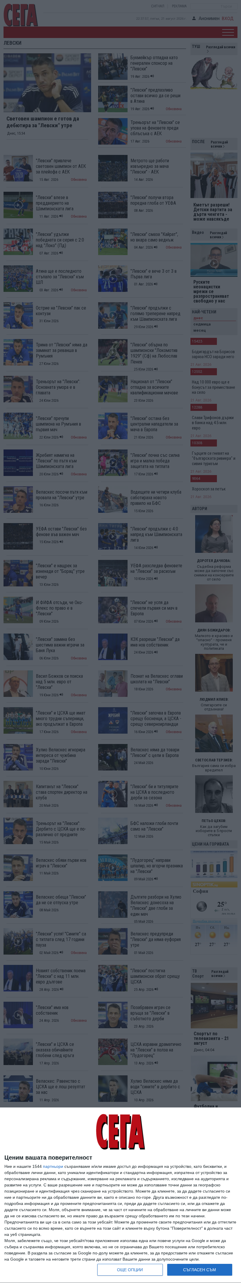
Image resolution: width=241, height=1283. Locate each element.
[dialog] (120, 1195)
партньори (53, 1166)
